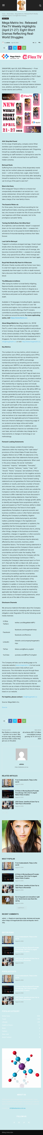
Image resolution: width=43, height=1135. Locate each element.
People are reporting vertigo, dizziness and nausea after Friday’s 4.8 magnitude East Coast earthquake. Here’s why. (21, 920)
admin (8, 42)
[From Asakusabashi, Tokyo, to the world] (8, 783)
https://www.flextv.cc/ (18, 318)
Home (4, 14)
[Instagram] (19, 1122)
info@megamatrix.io (9, 342)
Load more (21, 908)
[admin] (3, 43)
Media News (10, 14)
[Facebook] (10, 48)
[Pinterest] (20, 48)
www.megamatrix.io (23, 665)
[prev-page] (3, 812)
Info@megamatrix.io (30, 697)
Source (4, 707)
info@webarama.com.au (18, 1108)
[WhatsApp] (24, 48)
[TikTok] (24, 1122)
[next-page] (6, 812)
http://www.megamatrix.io (31, 342)
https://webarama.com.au (21, 767)
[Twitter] (15, 48)
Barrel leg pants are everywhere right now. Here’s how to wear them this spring (27, 899)
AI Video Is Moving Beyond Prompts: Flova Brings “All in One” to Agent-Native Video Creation (27, 793)
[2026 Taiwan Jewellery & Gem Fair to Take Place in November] (8, 805)
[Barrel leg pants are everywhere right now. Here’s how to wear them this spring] (8, 900)
